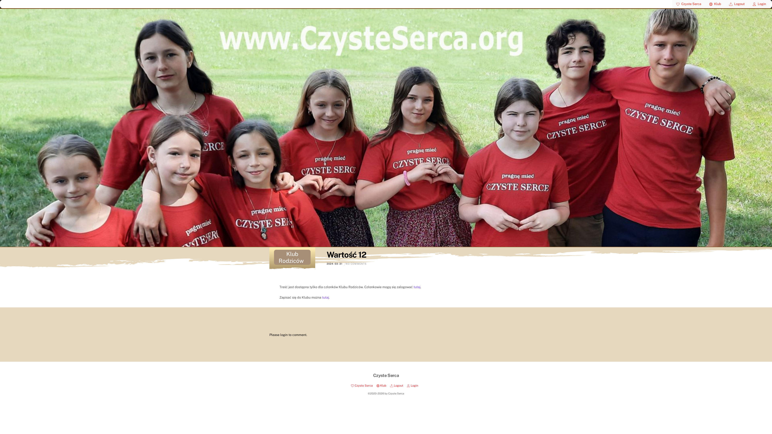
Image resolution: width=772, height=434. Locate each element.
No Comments (356, 263)
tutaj (417, 287)
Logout (739, 4)
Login (761, 4)
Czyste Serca (691, 4)
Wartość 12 (346, 254)
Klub (717, 4)
